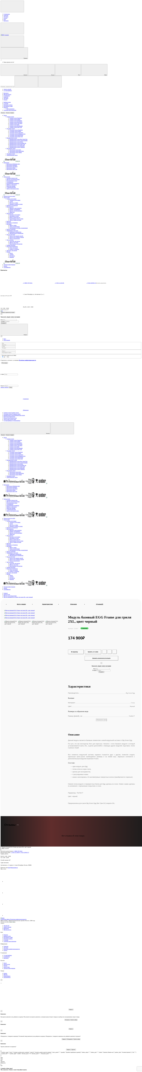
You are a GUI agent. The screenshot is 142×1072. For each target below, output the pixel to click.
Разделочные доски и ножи (16, 218)
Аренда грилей (7, 89)
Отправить (3, 323)
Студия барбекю (8, 90)
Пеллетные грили (11, 148)
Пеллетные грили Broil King (16, 151)
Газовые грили (10, 116)
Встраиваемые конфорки (13, 183)
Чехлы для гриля (11, 234)
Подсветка (12, 255)
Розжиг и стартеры (14, 249)
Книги (11, 253)
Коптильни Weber (11, 168)
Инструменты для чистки (15, 244)
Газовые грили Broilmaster (16, 126)
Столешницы (10, 182)
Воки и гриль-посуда (14, 217)
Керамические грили (12, 138)
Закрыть (71, 1009)
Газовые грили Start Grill (15, 127)
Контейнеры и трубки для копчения (18, 228)
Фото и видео (21, 604)
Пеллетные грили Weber (15, 152)
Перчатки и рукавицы (12, 222)
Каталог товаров (10, 112)
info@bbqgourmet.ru (13, 867)
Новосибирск (7, 976)
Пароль (2, 385)
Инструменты (10, 206)
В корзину (74, 652)
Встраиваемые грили (12, 180)
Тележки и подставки (14, 200)
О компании (7, 14)
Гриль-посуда (10, 213)
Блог (5, 19)
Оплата (5, 18)
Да (4, 357)
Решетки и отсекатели (12, 205)
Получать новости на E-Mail (9, 355)
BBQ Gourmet (5, 848)
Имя (2, 319)
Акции (5, 266)
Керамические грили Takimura (17, 147)
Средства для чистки (14, 241)
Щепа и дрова (12, 225)
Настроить (67, 1019)
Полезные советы (8, 104)
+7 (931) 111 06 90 (15, 852)
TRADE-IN (6, 925)
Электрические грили (12, 155)
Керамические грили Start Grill (17, 144)
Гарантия (6, 15)
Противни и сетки (14, 216)
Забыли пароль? (5, 387)
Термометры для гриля (12, 230)
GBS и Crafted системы (15, 220)
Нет (8, 357)
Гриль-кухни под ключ (9, 196)
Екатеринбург (7, 977)
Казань (5, 973)
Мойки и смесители (12, 184)
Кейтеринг (6, 928)
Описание (73, 604)
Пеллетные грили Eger (15, 149)
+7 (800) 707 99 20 (17, 851)
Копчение (9, 224)
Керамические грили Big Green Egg (18, 139)
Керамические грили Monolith (17, 145)
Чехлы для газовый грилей (16, 236)
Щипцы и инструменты (15, 208)
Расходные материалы (12, 246)
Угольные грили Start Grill (16, 136)
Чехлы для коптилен (14, 238)
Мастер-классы (7, 94)
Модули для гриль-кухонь (13, 179)
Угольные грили (11, 128)
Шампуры (12, 212)
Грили (5, 115)
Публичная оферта (5, 919)
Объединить (70, 1039)
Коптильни (6, 162)
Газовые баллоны (11, 245)
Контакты (6, 20)
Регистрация (7, 340)
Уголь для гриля (13, 247)
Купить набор (74, 1019)
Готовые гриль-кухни (12, 178)
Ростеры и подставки (14, 214)
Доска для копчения (14, 226)
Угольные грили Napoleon (16, 130)
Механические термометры (16, 233)
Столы (11, 201)
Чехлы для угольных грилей (16, 237)
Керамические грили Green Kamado (18, 140)
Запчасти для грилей (12, 250)
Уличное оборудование (9, 264)
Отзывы (99, 604)
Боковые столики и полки (16, 204)
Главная (6, 593)
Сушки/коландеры (11, 187)
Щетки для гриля (13, 242)
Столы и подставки (11, 198)
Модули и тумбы (13, 202)
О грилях (6, 103)
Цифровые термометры (15, 232)
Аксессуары (7, 197)
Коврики (11, 257)
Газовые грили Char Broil (15, 123)
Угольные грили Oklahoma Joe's (17, 134)
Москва (5, 974)
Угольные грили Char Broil (16, 132)
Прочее (8, 251)
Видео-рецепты (10, 108)
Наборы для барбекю (14, 209)
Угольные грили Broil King (16, 135)
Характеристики (47, 604)
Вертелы (9, 221)
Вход (5, 338)
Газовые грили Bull (14, 124)
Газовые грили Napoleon (15, 118)
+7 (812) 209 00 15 (24, 852)
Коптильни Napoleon (12, 165)
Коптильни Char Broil (12, 166)
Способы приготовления (10, 110)
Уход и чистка (10, 240)
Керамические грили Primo (16, 142)
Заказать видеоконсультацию (7, 312)
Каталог (3, 112)
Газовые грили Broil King (15, 122)
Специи (11, 254)
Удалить (73, 1049)
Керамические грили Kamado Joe (17, 143)
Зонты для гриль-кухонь (13, 188)
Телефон (3, 321)
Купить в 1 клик (93, 652)
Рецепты (6, 107)
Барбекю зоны (7, 102)
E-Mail (2, 374)
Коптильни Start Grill (12, 169)
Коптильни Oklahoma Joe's (13, 164)
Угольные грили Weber (15, 131)
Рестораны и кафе (8, 106)
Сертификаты (7, 267)
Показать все (101, 720)
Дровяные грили (11, 153)
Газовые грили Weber (14, 119)
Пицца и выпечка (11, 229)
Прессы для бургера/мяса (15, 210)
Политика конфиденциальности (18, 919)
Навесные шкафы (11, 186)
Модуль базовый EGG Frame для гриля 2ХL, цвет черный (18, 597)
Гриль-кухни (7, 176)
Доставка (6, 16)
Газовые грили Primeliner (15, 120)
